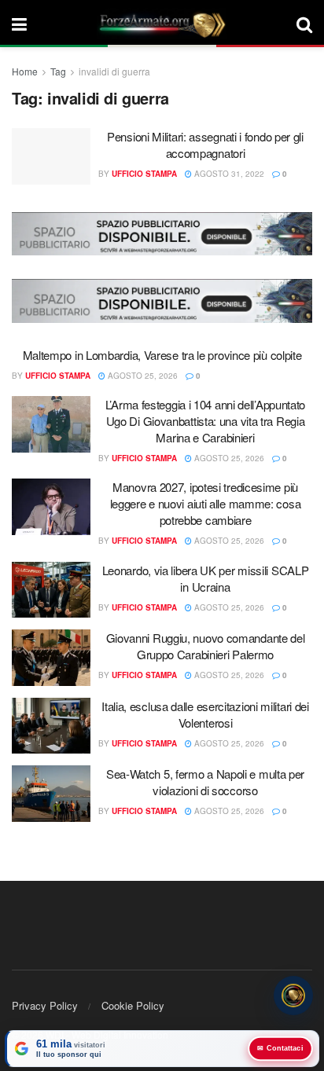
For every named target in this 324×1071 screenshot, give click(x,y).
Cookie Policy (132, 1005)
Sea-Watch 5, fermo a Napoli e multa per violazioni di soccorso (205, 781)
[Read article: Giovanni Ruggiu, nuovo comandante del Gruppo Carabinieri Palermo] (51, 657)
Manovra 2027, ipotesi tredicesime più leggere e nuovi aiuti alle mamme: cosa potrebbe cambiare (205, 503)
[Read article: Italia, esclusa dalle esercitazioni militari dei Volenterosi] (51, 726)
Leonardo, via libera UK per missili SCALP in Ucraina (205, 578)
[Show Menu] (19, 23)
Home (25, 71)
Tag (58, 71)
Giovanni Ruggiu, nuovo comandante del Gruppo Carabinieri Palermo (205, 645)
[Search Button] (304, 23)
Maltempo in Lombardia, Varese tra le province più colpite (162, 355)
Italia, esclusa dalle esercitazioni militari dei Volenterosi (205, 714)
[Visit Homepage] (162, 23)
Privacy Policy (45, 1005)
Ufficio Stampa (144, 173)
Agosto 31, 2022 (228, 173)
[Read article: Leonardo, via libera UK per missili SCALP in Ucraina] (51, 590)
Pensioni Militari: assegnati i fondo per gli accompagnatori (205, 144)
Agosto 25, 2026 (141, 375)
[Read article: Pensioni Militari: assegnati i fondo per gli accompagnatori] (51, 156)
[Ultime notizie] (293, 996)
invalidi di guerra (114, 71)
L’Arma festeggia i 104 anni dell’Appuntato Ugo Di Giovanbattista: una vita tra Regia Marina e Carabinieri (205, 421)
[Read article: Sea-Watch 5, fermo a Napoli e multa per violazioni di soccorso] (51, 793)
